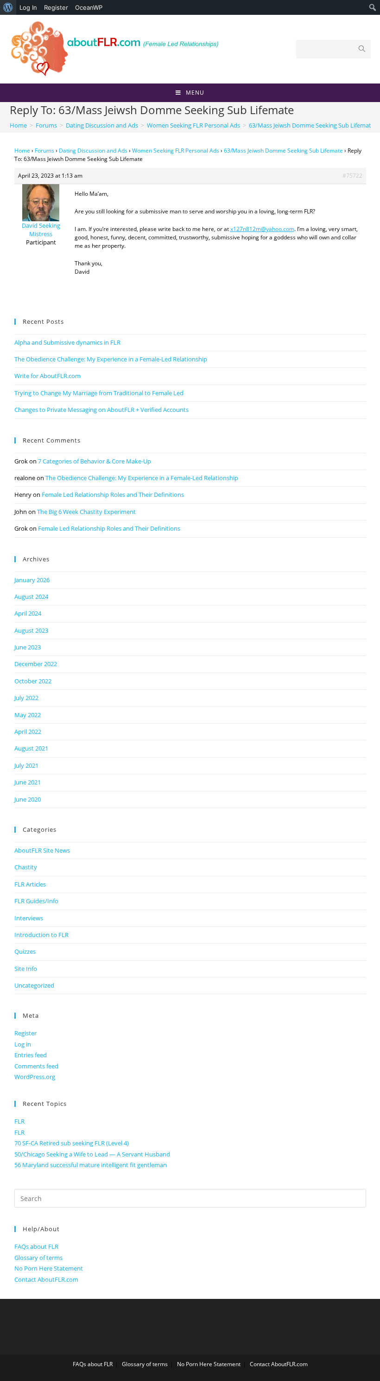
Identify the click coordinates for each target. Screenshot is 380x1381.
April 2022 (27, 731)
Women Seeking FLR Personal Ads (175, 150)
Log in (22, 1044)
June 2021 (27, 782)
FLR (19, 1121)
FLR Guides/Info (36, 901)
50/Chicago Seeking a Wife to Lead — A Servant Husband (92, 1154)
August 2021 (31, 748)
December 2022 (35, 664)
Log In (28, 7)
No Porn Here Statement (48, 1268)
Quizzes (25, 951)
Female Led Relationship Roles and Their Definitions (113, 494)
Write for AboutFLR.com (47, 376)
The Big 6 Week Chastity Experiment (86, 511)
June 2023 (27, 647)
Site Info (25, 968)
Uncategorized (34, 985)
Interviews (28, 918)
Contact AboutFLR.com (46, 1279)
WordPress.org (34, 1077)
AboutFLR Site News (42, 850)
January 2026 (32, 580)
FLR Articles (30, 884)
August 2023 (31, 630)
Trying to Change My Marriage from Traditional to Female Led (99, 393)
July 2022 (26, 698)
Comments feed (36, 1066)
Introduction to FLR (41, 935)
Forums (44, 150)
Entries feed (30, 1055)
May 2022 (27, 715)
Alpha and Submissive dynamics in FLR (67, 342)
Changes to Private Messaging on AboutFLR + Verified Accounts (101, 409)
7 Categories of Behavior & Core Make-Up (94, 461)
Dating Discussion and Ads (93, 150)
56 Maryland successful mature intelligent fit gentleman (90, 1165)
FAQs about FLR (36, 1246)
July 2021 (26, 765)
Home (22, 150)
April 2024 (27, 613)
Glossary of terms (38, 1257)
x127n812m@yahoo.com (262, 229)
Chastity (25, 867)
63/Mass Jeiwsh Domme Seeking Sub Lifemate (283, 150)
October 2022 (32, 681)
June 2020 (27, 799)
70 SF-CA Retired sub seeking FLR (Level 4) (71, 1143)
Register (56, 7)
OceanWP (88, 7)
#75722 (352, 176)
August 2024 (31, 596)
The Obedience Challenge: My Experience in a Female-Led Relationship (110, 359)
